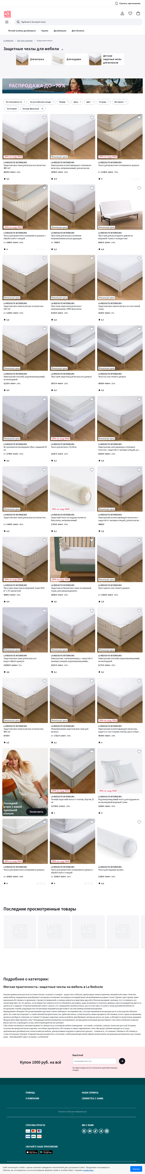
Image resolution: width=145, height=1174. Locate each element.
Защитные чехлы (44, 40)
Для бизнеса (78, 31)
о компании (32, 1098)
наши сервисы (90, 1092)
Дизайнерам (60, 31)
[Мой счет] (122, 13)
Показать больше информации (72, 1111)
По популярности (14, 102)
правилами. (88, 1170)
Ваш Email (77, 1055)
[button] (138, 13)
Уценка (44, 31)
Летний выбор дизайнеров (22, 31)
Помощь (30, 1092)
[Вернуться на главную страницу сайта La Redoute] (7, 14)
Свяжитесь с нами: (93, 1098)
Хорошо (136, 1169)
